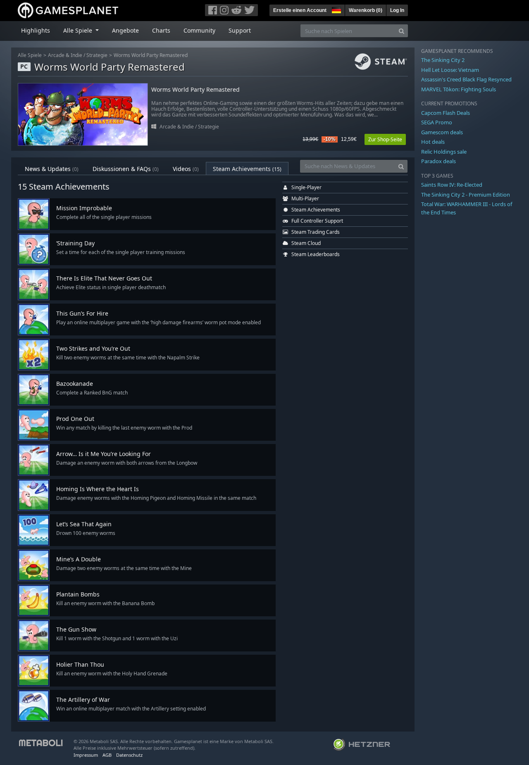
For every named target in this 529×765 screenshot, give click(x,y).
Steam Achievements (247, 169)
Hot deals (433, 141)
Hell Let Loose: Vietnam (450, 70)
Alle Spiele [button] (78, 30)
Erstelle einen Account (299, 10)
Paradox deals (438, 161)
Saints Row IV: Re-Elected (451, 184)
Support (240, 30)
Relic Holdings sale (444, 151)
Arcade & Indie (65, 55)
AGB (107, 755)
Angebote (125, 30)
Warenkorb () (365, 10)
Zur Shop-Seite (385, 139)
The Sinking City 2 (443, 60)
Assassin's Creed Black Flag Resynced (466, 79)
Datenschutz (129, 755)
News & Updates (52, 169)
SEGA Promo (436, 122)
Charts (161, 30)
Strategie (96, 55)
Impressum (86, 755)
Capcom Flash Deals (445, 112)
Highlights (35, 30)
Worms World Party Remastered (151, 55)
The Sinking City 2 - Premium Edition (465, 194)
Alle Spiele (30, 55)
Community (199, 30)
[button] (335, 9)
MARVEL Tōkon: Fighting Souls (458, 89)
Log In (397, 10)
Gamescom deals (442, 132)
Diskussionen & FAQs (126, 169)
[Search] (401, 30)
